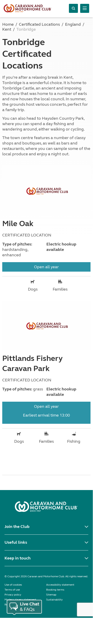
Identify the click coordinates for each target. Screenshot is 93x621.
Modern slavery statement (20, 599)
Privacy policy (13, 594)
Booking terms (55, 589)
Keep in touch (18, 558)
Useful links (16, 542)
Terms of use (12, 589)
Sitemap (51, 594)
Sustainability (54, 599)
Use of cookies (13, 584)
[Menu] (84, 8)
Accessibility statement (60, 584)
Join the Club (17, 526)
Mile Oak (17, 223)
